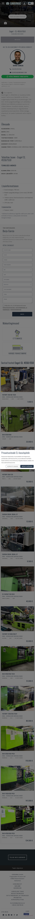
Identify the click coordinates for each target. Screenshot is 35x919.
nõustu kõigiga (27, 466)
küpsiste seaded (12, 466)
